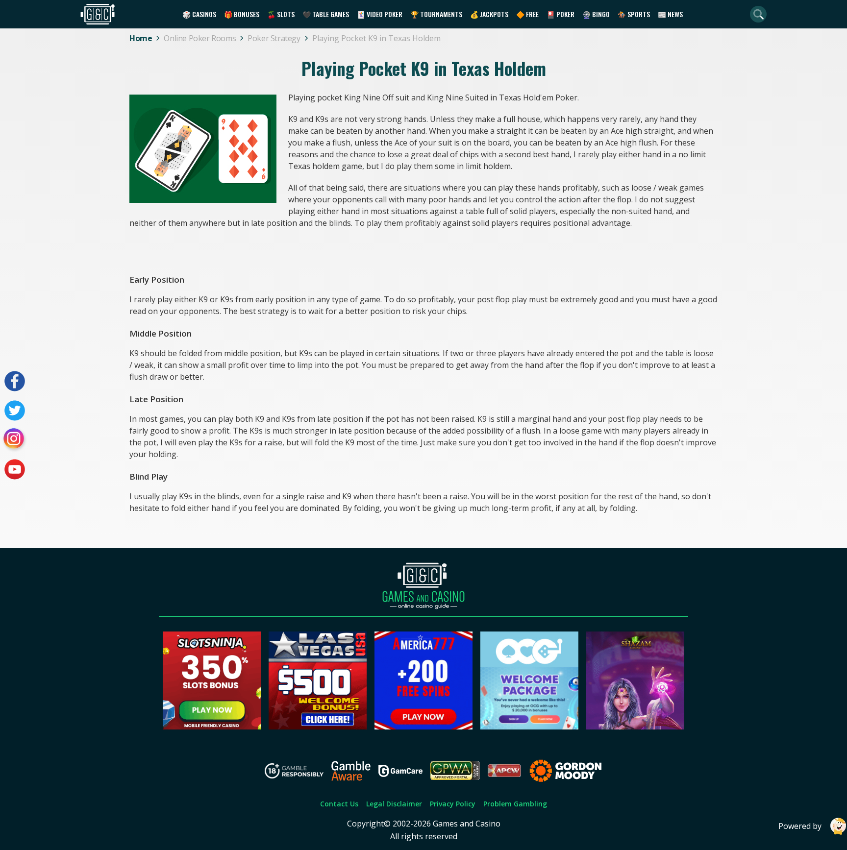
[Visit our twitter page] (14, 410)
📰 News (670, 14)
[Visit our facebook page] (14, 381)
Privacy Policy (452, 803)
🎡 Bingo (596, 14)
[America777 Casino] (423, 726)
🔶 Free (527, 14)
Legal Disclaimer (394, 803)
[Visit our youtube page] (14, 469)
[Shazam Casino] (635, 726)
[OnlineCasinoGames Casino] (529, 726)
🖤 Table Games (325, 14)
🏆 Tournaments (436, 14)
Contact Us (339, 803)
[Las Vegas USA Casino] (318, 726)
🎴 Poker (560, 14)
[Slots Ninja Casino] (212, 726)
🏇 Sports (634, 14)
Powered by (800, 826)
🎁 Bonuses (241, 14)
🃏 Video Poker (379, 14)
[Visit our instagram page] (14, 440)
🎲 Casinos (199, 14)
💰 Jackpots (489, 14)
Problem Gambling (515, 803)
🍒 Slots (281, 14)
